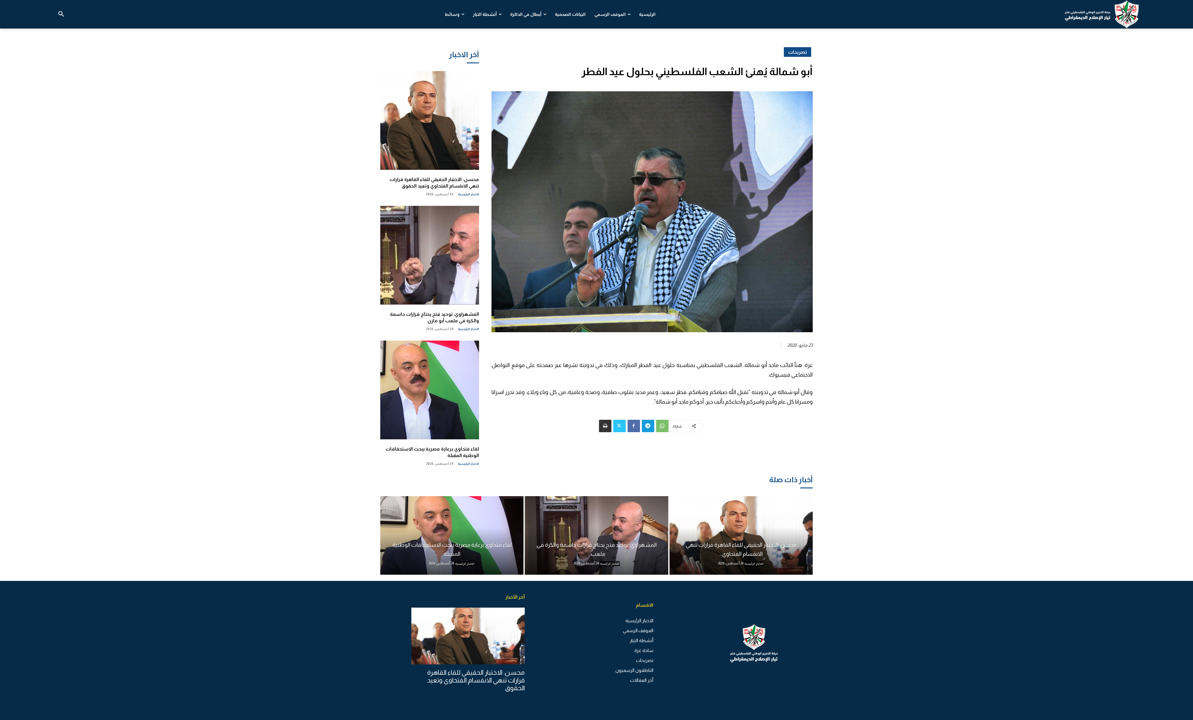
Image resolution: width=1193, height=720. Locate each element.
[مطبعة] (605, 426)
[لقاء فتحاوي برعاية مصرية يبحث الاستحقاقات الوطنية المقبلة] (429, 390)
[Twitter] (619, 426)
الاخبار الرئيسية (468, 194)
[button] (61, 14)
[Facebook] (634, 426)
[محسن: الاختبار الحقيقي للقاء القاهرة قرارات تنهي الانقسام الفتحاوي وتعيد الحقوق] (429, 120)
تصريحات (797, 52)
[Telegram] (648, 426)
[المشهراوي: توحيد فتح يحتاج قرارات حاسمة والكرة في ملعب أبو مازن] (429, 255)
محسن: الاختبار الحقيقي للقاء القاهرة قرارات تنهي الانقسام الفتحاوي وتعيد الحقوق (476, 680)
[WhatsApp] (662, 426)
